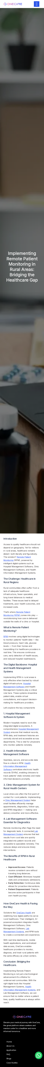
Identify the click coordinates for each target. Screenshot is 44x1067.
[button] (38, 1055)
